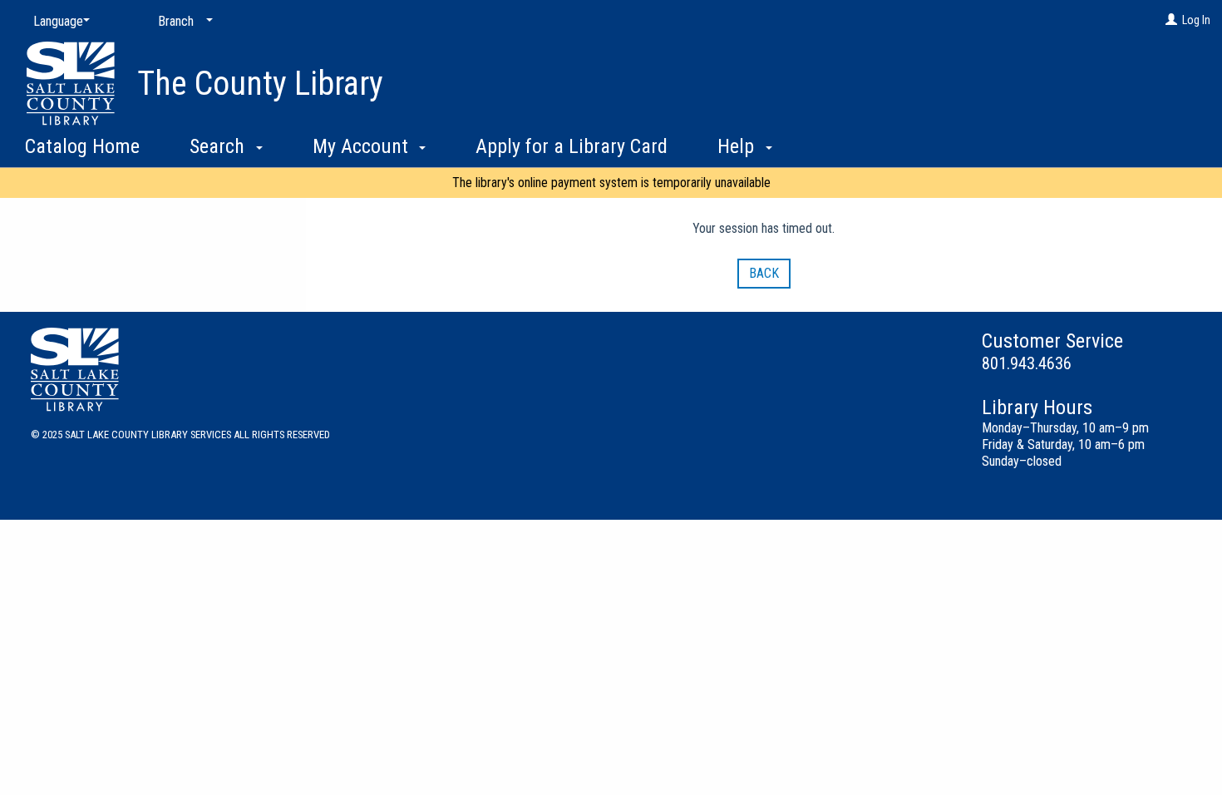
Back (764, 273)
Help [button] (738, 146)
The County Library (260, 83)
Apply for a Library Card (571, 146)
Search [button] (219, 146)
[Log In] (1171, 20)
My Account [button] (363, 146)
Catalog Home (82, 146)
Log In (1196, 20)
